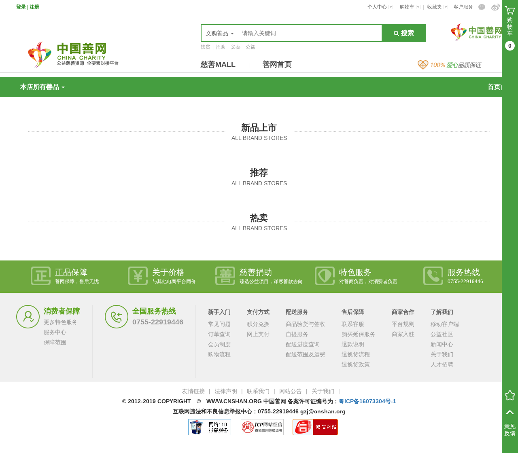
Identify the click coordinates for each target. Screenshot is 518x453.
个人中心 (377, 7)
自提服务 (297, 334)
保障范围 (55, 342)
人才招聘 (442, 364)
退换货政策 (356, 364)
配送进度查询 (303, 344)
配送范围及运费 (305, 354)
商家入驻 (403, 334)
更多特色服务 (61, 322)
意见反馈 (510, 429)
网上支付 (258, 334)
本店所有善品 (40, 86)
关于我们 (442, 354)
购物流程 (219, 354)
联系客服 (353, 324)
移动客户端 (445, 324)
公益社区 (442, 334)
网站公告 (290, 391)
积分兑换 (258, 324)
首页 (494, 86)
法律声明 (225, 391)
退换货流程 (356, 354)
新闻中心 (442, 344)
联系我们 (258, 391)
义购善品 (218, 33)
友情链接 (193, 391)
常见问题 (219, 324)
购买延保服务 (359, 334)
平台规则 (403, 324)
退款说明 (353, 344)
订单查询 (219, 334)
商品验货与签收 (305, 324)
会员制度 (219, 344)
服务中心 (55, 332)
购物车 (408, 7)
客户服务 (463, 7)
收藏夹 (435, 7)
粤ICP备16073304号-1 (367, 401)
